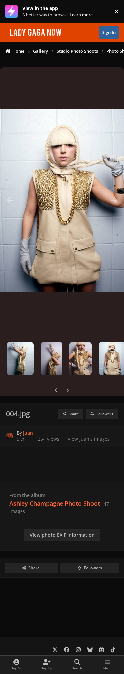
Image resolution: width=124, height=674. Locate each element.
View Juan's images (89, 439)
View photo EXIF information (62, 535)
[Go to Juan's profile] (9, 436)
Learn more (12, 11)
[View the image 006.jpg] (80, 358)
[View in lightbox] (62, 200)
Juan (28, 433)
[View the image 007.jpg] (51, 358)
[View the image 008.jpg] (20, 358)
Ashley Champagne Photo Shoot (54, 503)
